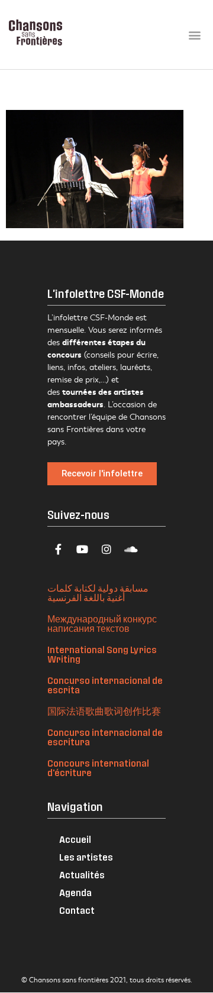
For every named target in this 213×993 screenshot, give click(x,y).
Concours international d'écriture (98, 767)
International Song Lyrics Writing (102, 654)
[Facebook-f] (58, 549)
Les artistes (86, 856)
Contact (77, 910)
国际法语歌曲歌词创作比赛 (104, 710)
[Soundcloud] (130, 549)
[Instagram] (106, 549)
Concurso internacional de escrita (105, 684)
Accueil (75, 839)
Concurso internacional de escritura (105, 736)
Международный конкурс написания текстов (102, 623)
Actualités (82, 874)
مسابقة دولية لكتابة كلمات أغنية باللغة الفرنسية (98, 592)
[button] (194, 34)
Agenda (75, 892)
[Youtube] (82, 549)
